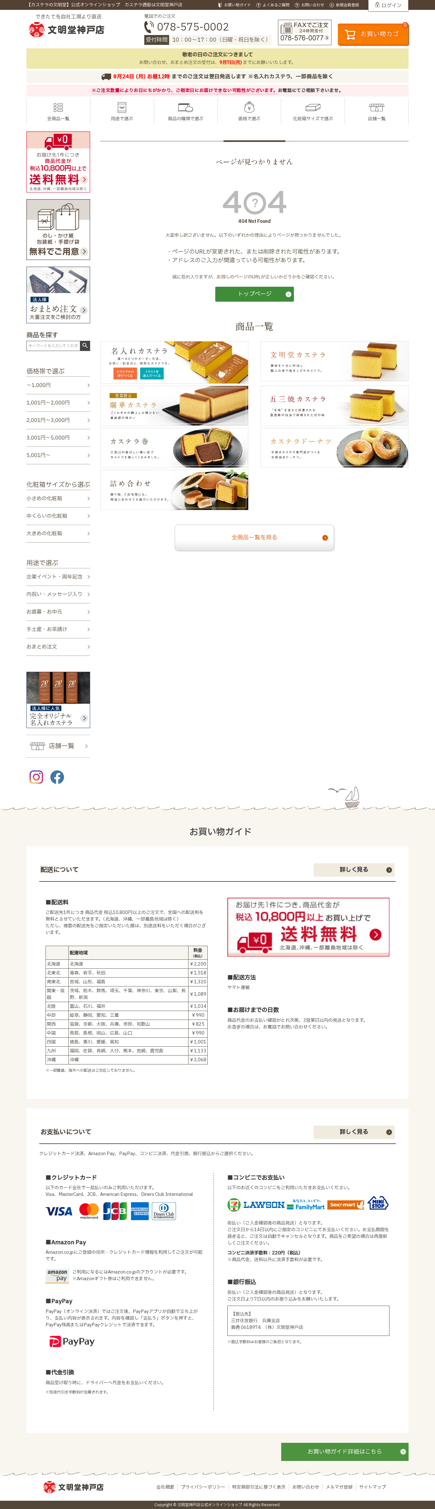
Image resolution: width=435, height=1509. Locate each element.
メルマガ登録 (339, 1487)
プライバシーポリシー (203, 1487)
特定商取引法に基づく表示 (259, 1487)
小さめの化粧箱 (44, 498)
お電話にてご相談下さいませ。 (311, 90)
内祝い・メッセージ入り (54, 594)
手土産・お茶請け (46, 629)
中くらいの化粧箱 (46, 516)
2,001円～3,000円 (48, 420)
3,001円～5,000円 (48, 438)
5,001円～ (38, 455)
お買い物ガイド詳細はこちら (345, 1452)
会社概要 (165, 1487)
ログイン (392, 6)
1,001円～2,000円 (48, 403)
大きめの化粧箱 (44, 533)
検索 (85, 345)
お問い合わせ (305, 1487)
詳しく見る (354, 870)
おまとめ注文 (41, 647)
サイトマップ (372, 1487)
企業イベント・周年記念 (54, 576)
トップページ (255, 294)
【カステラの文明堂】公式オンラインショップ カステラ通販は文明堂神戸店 (104, 5)
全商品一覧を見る (254, 537)
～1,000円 (38, 385)
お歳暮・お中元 (44, 612)
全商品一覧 (58, 119)
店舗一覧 (377, 119)
